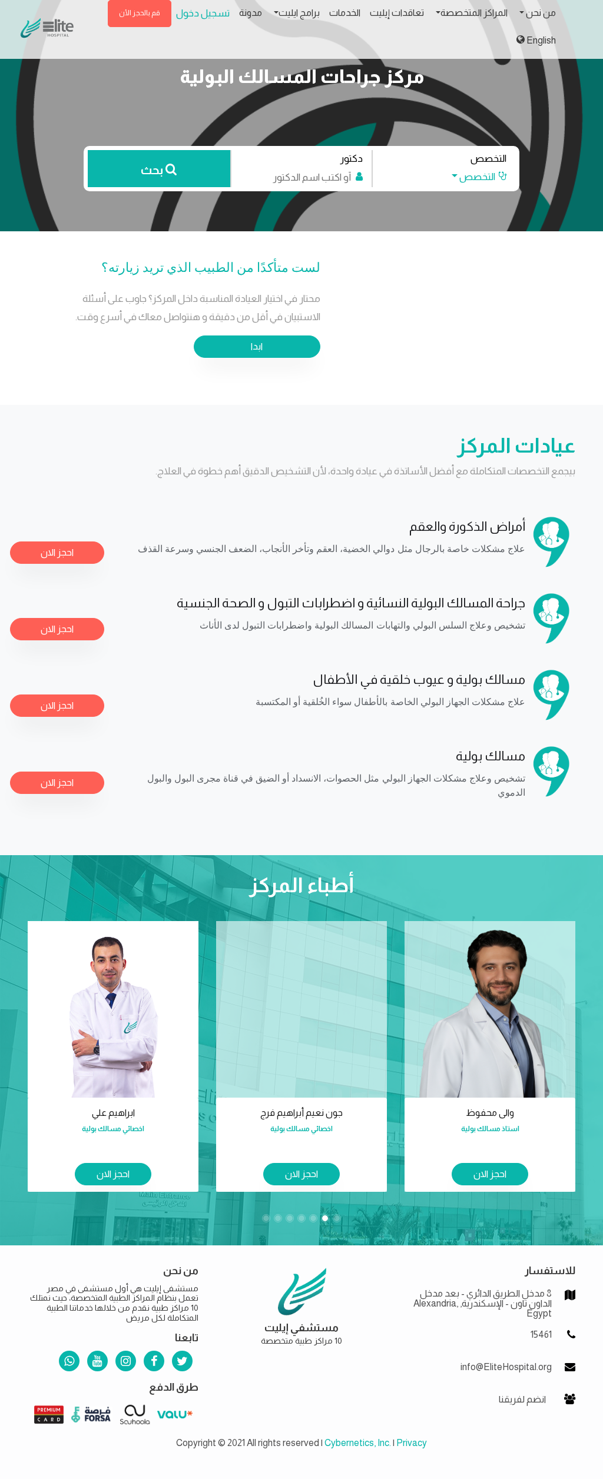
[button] (473, 176)
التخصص (488, 158)
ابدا (257, 346)
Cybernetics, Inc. (357, 1443)
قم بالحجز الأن (139, 13)
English (540, 40)
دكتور (351, 158)
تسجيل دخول (203, 13)
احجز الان (57, 552)
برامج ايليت (299, 13)
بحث (153, 170)
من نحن (540, 13)
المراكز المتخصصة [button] (474, 13)
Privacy (411, 1443)
